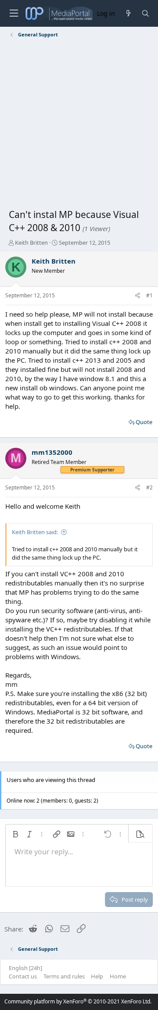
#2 (149, 487)
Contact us (23, 976)
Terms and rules (64, 976)
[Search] (145, 13)
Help (97, 976)
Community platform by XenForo (77, 1001)
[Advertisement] (79, 125)
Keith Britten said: (35, 532)
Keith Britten (31, 242)
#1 (149, 295)
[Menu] (13, 13)
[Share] (137, 296)
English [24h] (25, 968)
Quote (144, 422)
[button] (15, 834)
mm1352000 (52, 452)
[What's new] (127, 13)
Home (118, 976)
